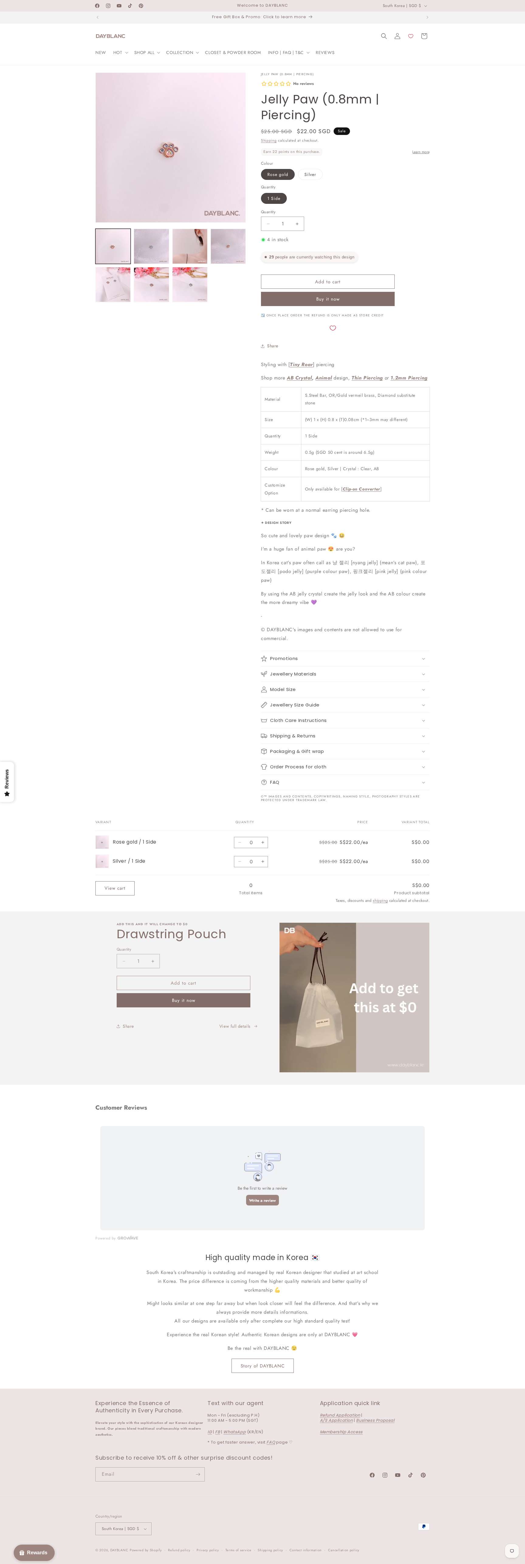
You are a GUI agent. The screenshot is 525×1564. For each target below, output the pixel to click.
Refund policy (179, 1550)
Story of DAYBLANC (263, 1366)
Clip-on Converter (361, 489)
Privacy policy (208, 1550)
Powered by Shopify (146, 1550)
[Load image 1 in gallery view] (113, 246)
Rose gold (277, 174)
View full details (235, 1026)
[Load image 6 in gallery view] (151, 284)
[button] (120, 52)
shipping (380, 900)
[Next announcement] (427, 17)
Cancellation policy (343, 1550)
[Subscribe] (197, 1474)
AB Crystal (299, 377)
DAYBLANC (119, 1550)
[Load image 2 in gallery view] (151, 246)
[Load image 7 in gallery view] (190, 284)
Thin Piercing (367, 377)
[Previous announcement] (97, 17)
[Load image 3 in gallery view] (190, 246)
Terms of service (238, 1550)
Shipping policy (270, 1550)
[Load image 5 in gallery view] (113, 284)
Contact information (306, 1550)
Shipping (269, 140)
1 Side (273, 198)
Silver (310, 174)
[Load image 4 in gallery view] (228, 246)
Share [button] (272, 346)
